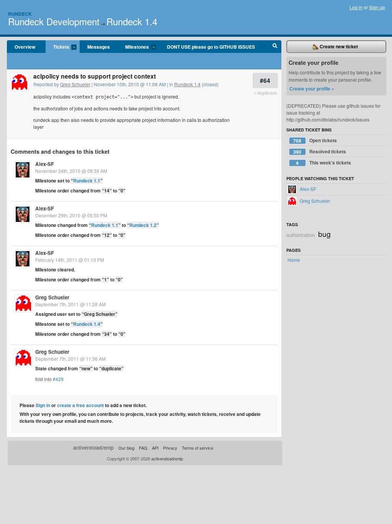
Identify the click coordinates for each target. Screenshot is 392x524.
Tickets (57, 47)
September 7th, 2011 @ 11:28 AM (70, 304)
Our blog (126, 448)
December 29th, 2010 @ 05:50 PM (71, 215)
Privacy (170, 448)
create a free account (80, 405)
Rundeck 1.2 (143, 225)
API (155, 448)
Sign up (377, 7)
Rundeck (20, 13)
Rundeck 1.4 (131, 21)
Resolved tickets (319, 151)
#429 (58, 379)
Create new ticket (338, 46)
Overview (25, 46)
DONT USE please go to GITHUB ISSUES (211, 46)
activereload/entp (93, 447)
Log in (356, 7)
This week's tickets (323, 162)
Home (293, 259)
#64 (265, 80)
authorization (300, 234)
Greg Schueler (75, 84)
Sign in (43, 405)
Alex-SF (44, 164)
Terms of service (197, 448)
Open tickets (315, 140)
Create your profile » (311, 88)
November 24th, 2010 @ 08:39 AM (71, 171)
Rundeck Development (54, 21)
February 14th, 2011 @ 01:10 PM (69, 259)
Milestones (133, 47)
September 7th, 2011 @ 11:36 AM (70, 358)
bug (324, 233)
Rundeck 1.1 (86, 180)
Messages (98, 46)
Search (275, 46)
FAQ (143, 448)
